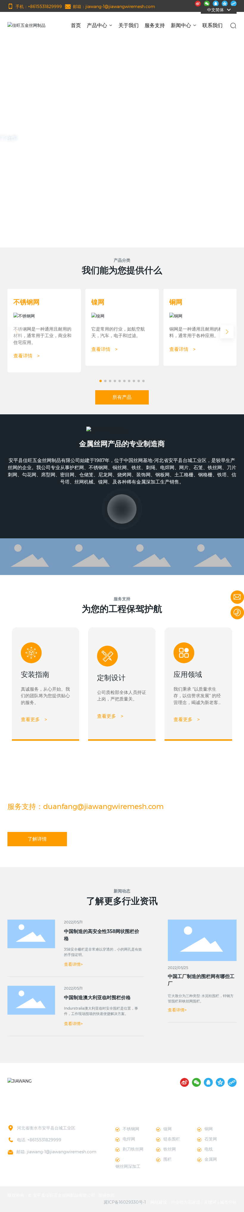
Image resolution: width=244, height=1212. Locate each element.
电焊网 (129, 1139)
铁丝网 (169, 1149)
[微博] (198, 3)
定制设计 (111, 677)
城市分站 (228, 1202)
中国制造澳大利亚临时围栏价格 (97, 997)
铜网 (175, 302)
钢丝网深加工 (127, 1166)
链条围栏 (171, 1139)
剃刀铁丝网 (133, 1149)
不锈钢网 (26, 302)
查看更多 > (34, 719)
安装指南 (35, 674)
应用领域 (187, 674)
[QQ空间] (225, 3)
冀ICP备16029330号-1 (125, 1202)
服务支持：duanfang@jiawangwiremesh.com (85, 806)
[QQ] (216, 3)
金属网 (210, 1159)
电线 (208, 1149)
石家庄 (194, 1202)
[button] (31, 230)
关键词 (210, 1202)
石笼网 (210, 1139)
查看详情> (177, 1010)
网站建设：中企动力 (169, 1202)
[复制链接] (234, 3)
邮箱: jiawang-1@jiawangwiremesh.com (56, 1151)
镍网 (97, 302)
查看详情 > (26, 356)
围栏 (167, 1159)
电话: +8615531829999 (39, 1140)
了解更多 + (122, 170)
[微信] (207, 3)
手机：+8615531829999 (38, 6)
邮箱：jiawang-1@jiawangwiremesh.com (114, 6)
